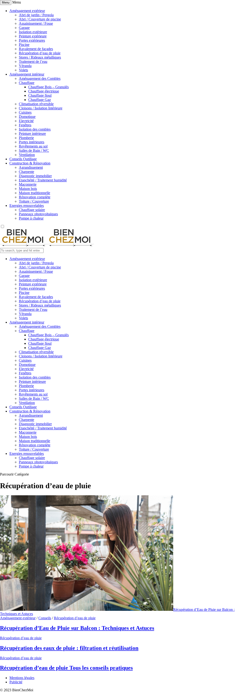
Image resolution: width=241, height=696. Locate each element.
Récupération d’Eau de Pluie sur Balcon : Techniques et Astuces (77, 628)
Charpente (26, 172)
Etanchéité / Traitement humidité (43, 180)
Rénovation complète (34, 197)
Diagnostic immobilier (35, 176)
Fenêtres (25, 125)
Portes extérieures (32, 40)
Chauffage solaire (32, 210)
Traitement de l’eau (33, 62)
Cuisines (25, 112)
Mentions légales (21, 678)
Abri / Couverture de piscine (40, 19)
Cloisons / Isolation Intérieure (40, 108)
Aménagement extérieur (27, 11)
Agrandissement (31, 167)
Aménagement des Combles (39, 78)
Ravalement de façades (36, 49)
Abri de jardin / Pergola (36, 15)
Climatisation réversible (36, 104)
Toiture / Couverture (34, 201)
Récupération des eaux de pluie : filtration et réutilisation (69, 648)
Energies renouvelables (26, 206)
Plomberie (26, 138)
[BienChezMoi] (47, 246)
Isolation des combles (35, 129)
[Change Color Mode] (2, 227)
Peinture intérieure (32, 134)
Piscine (24, 45)
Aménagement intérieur (26, 74)
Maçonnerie (27, 184)
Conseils (44, 618)
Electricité (26, 121)
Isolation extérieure (33, 32)
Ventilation (27, 155)
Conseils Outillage (23, 159)
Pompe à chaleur (31, 218)
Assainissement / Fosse (36, 23)
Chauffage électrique (43, 91)
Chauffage (26, 83)
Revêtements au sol (33, 146)
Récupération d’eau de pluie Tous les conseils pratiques (66, 668)
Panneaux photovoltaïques (38, 214)
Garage (24, 28)
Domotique (27, 117)
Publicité (15, 682)
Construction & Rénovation (29, 163)
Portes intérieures (31, 142)
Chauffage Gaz (39, 100)
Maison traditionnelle (34, 193)
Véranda (25, 66)
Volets (23, 70)
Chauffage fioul (40, 95)
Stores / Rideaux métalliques (40, 57)
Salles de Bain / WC (34, 150)
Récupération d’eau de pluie (39, 53)
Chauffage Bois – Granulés (48, 87)
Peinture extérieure (33, 36)
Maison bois (28, 189)
